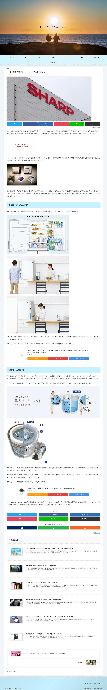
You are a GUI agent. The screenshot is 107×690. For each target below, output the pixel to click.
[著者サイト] (22, 527)
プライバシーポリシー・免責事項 (93, 683)
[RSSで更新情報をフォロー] (85, 527)
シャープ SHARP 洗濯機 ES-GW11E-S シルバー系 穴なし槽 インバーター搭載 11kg (51, 488)
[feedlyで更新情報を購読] (53, 527)
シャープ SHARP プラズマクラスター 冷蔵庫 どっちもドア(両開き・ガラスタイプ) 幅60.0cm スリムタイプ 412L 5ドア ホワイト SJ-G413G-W (57, 351)
